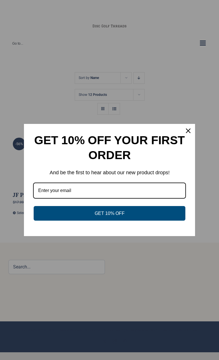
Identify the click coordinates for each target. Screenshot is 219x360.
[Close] (188, 131)
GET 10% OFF (110, 213)
